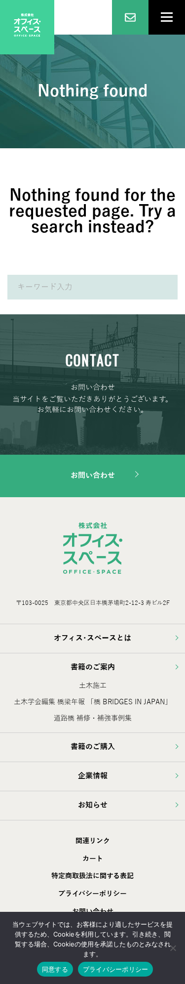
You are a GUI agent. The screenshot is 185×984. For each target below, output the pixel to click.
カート (92, 858)
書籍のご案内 (93, 667)
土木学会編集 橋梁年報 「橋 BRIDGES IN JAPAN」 (93, 702)
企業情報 (93, 776)
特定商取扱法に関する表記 (92, 876)
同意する (55, 969)
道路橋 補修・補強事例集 (93, 718)
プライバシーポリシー (92, 894)
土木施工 (93, 685)
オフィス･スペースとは (92, 638)
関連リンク (92, 841)
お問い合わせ (93, 475)
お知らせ (93, 805)
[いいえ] (173, 948)
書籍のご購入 (93, 747)
